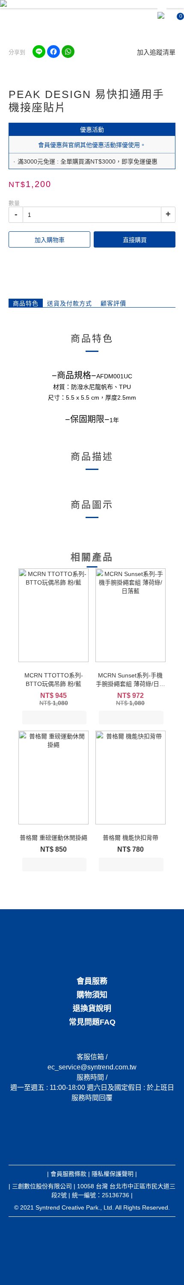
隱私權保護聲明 (113, 1173)
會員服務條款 (68, 1173)
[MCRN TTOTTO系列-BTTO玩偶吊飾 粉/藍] (53, 615)
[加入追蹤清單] (78, 717)
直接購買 (135, 239)
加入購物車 (50, 239)
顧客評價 (113, 303)
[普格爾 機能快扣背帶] (130, 777)
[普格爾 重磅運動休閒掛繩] (53, 777)
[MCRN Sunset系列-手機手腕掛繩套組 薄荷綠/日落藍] (130, 615)
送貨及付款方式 (69, 303)
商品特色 (26, 303)
